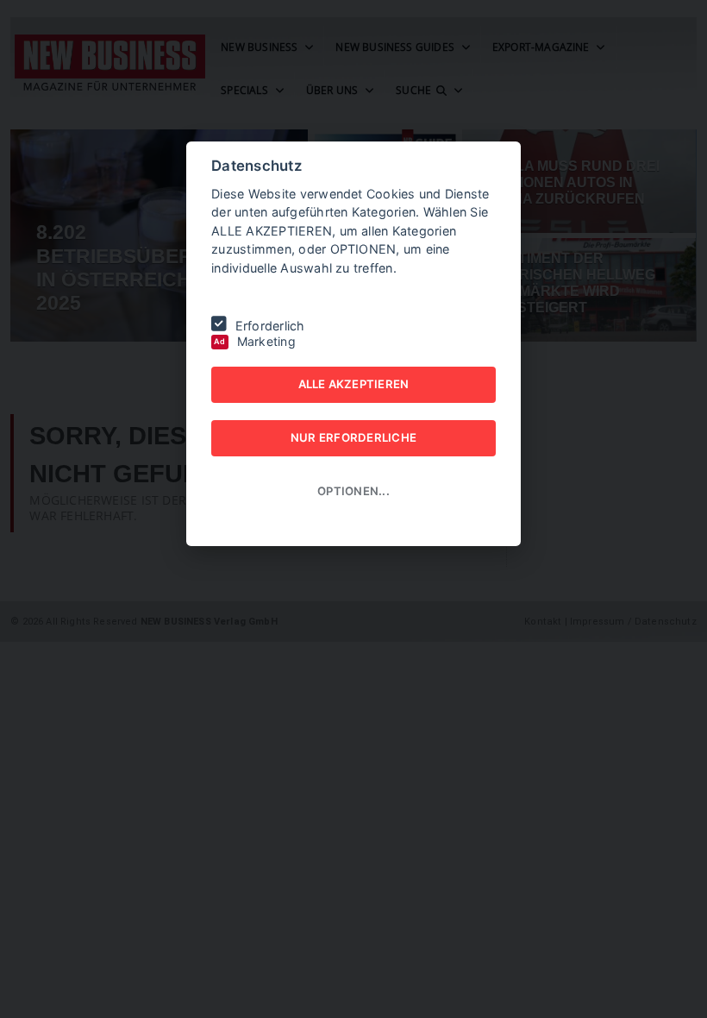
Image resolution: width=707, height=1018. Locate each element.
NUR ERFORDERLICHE (353, 437)
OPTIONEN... (353, 491)
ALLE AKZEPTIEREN (354, 384)
